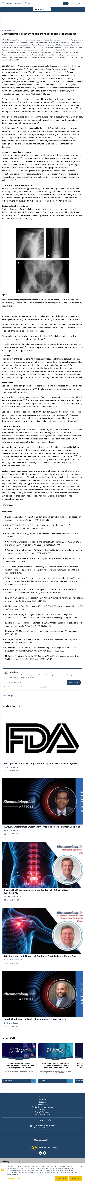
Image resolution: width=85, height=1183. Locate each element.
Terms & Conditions (42, 1112)
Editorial (42, 1102)
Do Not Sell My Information (42, 1107)
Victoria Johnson (12, 767)
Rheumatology (7, 696)
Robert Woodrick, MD (14, 897)
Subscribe (72, 682)
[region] (42, 1173)
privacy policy (43, 687)
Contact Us (42, 1104)
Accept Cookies (61, 1178)
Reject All (75, 1178)
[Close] (81, 1166)
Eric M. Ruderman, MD (14, 960)
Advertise (42, 1099)
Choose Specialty (40, 9)
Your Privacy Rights (42, 1114)
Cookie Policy (16, 1174)
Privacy (42, 1109)
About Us (42, 1097)
